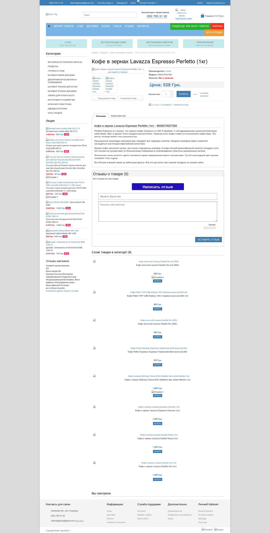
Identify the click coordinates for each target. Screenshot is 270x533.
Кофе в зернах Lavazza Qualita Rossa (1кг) (158, 438)
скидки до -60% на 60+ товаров (190, 26)
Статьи (117, 26)
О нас (80, 26)
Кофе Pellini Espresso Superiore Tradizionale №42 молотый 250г (157, 351)
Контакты (143, 26)
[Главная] (49, 26)
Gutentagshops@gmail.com (82, 2)
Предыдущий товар (106, 98)
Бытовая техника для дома (62, 91)
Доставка (92, 26)
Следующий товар (128, 98)
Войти (200, 2)
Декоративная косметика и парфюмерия (62, 81)
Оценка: (212, 224)
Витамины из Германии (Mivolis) (65, 62)
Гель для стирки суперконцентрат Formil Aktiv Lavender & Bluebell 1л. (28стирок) (66, 189)
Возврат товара (144, 514)
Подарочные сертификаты (180, 514)
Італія (168, 70)
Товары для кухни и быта (61, 95)
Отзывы (129, 26)
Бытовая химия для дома (61, 75)
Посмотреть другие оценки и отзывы (62, 290)
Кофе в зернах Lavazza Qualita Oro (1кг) (158, 466)
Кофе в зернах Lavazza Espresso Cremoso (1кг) (157, 410)
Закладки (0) (122, 2)
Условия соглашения (116, 522)
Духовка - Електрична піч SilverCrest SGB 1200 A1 (64, 249)
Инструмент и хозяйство (61, 99)
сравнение (204, 95)
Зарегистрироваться (216, 2)
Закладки (202, 518)
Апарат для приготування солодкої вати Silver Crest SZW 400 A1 (66, 146)
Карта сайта (142, 518)
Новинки (217, 26)
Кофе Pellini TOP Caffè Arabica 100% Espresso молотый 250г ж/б (157, 295)
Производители (175, 511)
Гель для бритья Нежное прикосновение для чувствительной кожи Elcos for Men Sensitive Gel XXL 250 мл (66, 168)
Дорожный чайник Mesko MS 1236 (61, 233)
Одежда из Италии (57, 108)
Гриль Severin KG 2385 (65, 203)
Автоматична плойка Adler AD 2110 (61, 131)
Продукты (53, 66)
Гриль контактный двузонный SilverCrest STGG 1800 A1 (64, 220)
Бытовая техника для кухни (63, 86)
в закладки (204, 93)
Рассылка (202, 522)
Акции (170, 518)
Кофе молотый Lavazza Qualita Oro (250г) (157, 323)
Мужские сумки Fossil (60, 104)
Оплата (105, 26)
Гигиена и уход (56, 70)
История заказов (205, 514)
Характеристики (118, 115)
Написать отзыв (181, 104)
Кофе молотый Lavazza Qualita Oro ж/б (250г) (157, 265)
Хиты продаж (214, 32)
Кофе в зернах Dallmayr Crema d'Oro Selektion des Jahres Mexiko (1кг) (158, 379)
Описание (101, 115)
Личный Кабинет (205, 511)
